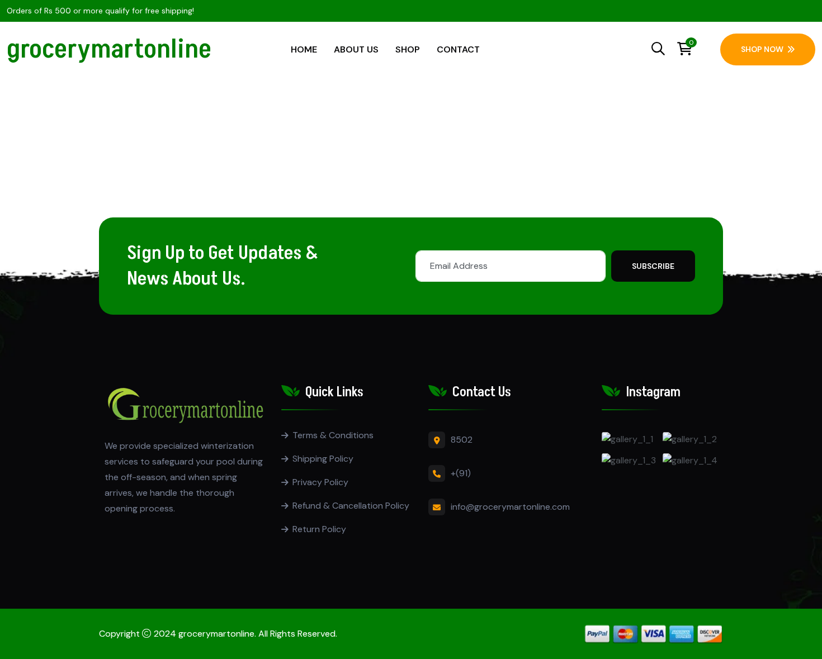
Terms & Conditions (333, 435)
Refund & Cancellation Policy (350, 505)
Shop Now (762, 49)
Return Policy (319, 529)
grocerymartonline (109, 49)
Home (304, 49)
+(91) (461, 473)
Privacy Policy (320, 482)
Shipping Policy (322, 458)
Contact (458, 49)
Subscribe (653, 266)
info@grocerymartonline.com (510, 507)
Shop (407, 49)
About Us (356, 49)
